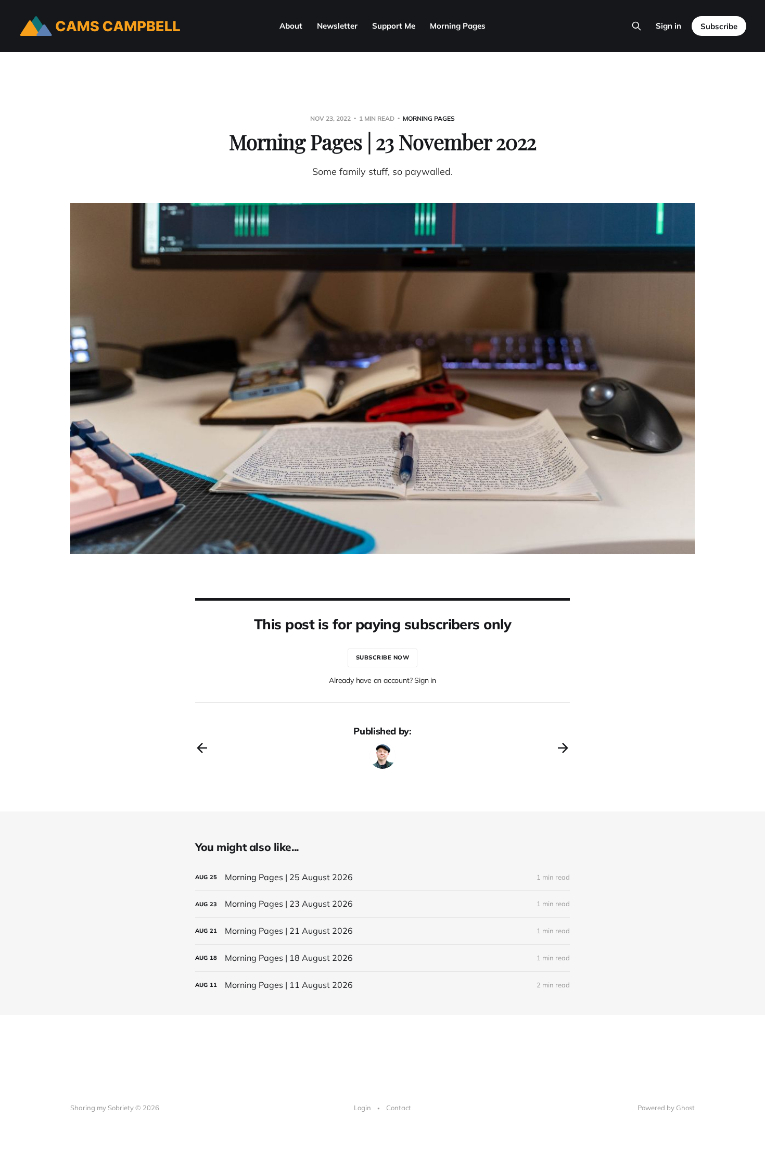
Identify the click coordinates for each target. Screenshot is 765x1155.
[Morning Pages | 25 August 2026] (382, 877)
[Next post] (563, 748)
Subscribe (718, 26)
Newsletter (337, 26)
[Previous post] (202, 748)
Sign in (668, 26)
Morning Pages (458, 26)
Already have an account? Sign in (382, 680)
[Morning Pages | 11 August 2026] (382, 985)
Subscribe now (383, 657)
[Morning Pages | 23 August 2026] (382, 904)
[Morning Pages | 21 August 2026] (382, 931)
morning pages (429, 118)
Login (362, 1107)
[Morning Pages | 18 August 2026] (382, 958)
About (290, 26)
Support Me (393, 26)
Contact (398, 1107)
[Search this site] (636, 26)
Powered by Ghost (666, 1107)
